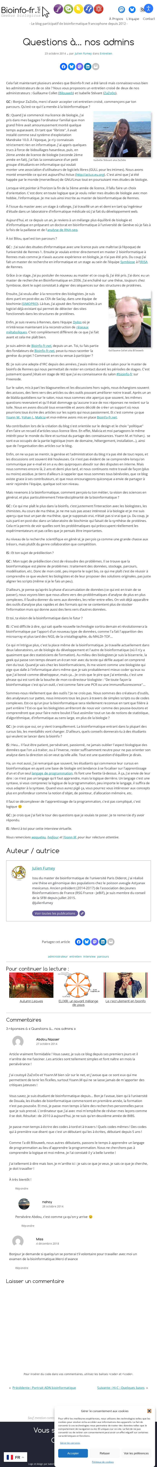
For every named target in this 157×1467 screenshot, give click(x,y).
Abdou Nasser (48, 1039)
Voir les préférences (136, 1453)
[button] (149, 1411)
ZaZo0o (110, 93)
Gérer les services (70, 1443)
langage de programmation (52, 773)
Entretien (106, 53)
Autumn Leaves (31, 1001)
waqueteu (39, 837)
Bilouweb (66, 93)
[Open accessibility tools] (148, 8)
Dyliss (77, 322)
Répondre (21, 1188)
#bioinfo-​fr (124, 374)
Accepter (73, 1453)
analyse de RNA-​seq (62, 230)
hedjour (53, 837)
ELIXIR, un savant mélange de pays (78, 1003)
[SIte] (82, 913)
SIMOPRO (30, 303)
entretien (76, 956)
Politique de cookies (103, 1462)
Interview (89, 956)
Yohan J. (28, 417)
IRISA (144, 262)
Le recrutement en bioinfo (126, 1001)
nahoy (47, 1202)
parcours (103, 956)
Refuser (105, 1453)
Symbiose (127, 262)
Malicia (40, 417)
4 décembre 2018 (47, 1243)
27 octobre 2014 (46, 1044)
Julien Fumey (83, 53)
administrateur (58, 956)
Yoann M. (13, 417)
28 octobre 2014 (52, 1206)
